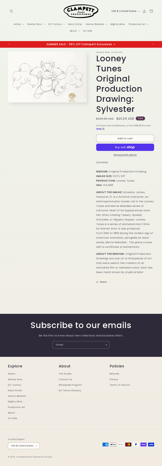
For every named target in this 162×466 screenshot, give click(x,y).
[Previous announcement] (9, 44)
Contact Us (65, 379)
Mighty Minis (15, 401)
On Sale (12, 418)
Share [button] (103, 281)
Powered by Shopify (42, 457)
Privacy (114, 379)
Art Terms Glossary (70, 390)
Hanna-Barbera (17, 396)
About (11, 412)
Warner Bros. (15, 379)
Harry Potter (15, 390)
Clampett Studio (24, 457)
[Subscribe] (105, 345)
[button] (11, 11)
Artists (11, 373)
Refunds (114, 373)
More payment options (125, 154)
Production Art (16, 407)
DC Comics (14, 385)
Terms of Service (120, 385)
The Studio (65, 373)
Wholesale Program (70, 385)
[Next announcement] (153, 44)
